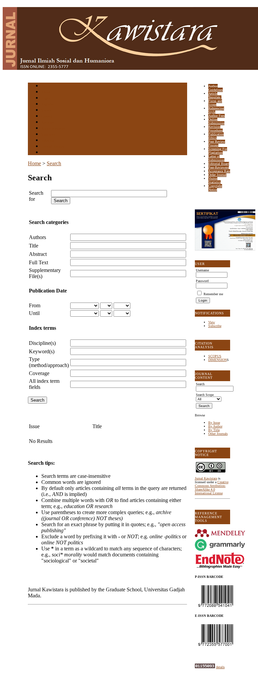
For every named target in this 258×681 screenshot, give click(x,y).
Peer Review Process (216, 143)
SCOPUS (214, 356)
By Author (215, 426)
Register (47, 104)
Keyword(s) (41, 351)
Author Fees (216, 116)
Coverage (39, 373)
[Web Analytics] (205, 667)
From (34, 305)
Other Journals (218, 434)
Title (33, 245)
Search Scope (205, 395)
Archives (47, 122)
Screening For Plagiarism (217, 150)
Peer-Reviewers (218, 167)
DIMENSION (217, 360)
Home (45, 86)
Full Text (38, 262)
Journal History (53, 146)
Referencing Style (216, 110)
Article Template (214, 95)
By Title (214, 430)
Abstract (38, 254)
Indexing (47, 140)
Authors (37, 237)
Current (47, 116)
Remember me (213, 294)
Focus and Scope (215, 102)
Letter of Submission (216, 158)
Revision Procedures (215, 128)
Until (34, 313)
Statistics (48, 134)
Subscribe (214, 326)
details (220, 667)
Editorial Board (218, 164)
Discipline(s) (42, 343)
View (211, 322)
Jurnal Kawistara (206, 478)
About (46, 92)
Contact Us (49, 152)
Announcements (53, 128)
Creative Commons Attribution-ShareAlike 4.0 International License (211, 487)
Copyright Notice (215, 187)
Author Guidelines (215, 88)
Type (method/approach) (49, 362)
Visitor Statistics (214, 180)
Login (45, 98)
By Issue (214, 422)
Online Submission (216, 121)
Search (46, 110)
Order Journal (217, 175)
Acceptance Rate (219, 171)
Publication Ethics (216, 136)
